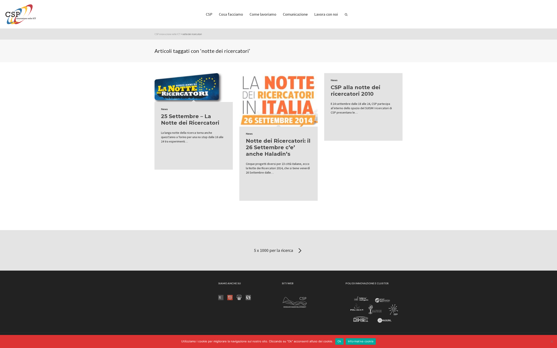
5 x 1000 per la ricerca (274, 250)
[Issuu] (232, 297)
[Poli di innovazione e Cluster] (374, 310)
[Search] (346, 14)
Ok (339, 341)
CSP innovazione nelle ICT (167, 34)
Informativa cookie (361, 341)
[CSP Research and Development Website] (295, 301)
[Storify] (250, 297)
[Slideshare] (241, 297)
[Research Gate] (222, 297)
